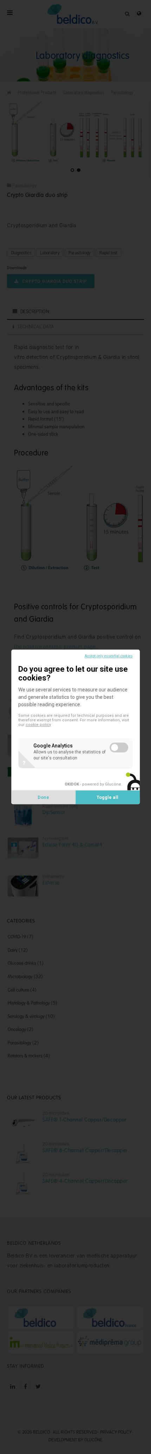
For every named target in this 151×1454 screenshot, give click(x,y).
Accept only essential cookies (109, 656)
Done (43, 797)
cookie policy (38, 725)
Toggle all (107, 797)
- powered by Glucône (93, 784)
